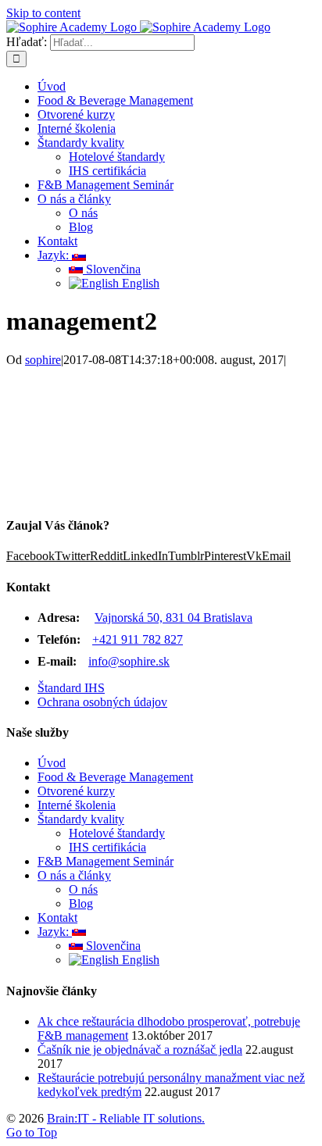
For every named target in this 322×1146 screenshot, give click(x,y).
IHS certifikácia (107, 847)
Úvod (52, 762)
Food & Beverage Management (115, 777)
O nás (83, 889)
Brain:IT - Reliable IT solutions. (126, 1118)
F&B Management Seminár (106, 861)
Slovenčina (112, 945)
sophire (43, 359)
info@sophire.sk (129, 661)
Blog (81, 903)
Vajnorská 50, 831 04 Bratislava (173, 617)
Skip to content (43, 13)
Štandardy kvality (81, 819)
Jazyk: (55, 931)
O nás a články (74, 875)
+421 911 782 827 (137, 639)
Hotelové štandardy (117, 833)
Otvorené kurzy (76, 791)
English (139, 959)
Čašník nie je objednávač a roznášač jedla (140, 1049)
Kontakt (57, 917)
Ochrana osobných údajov (102, 702)
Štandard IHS (71, 687)
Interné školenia (77, 805)
